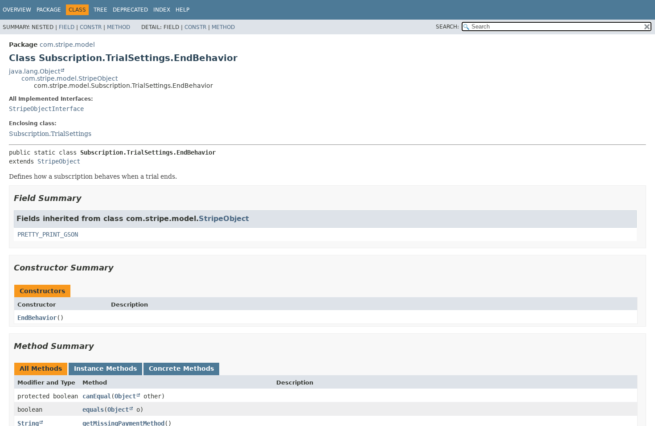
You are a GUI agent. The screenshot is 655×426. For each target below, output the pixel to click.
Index (161, 10)
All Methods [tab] (41, 368)
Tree (100, 10)
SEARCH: (447, 27)
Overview (17, 10)
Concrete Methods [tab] (181, 368)
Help (182, 10)
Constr (91, 27)
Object (125, 396)
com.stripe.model (67, 44)
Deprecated (130, 10)
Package (49, 10)
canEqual (96, 396)
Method (118, 27)
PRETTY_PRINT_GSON (47, 234)
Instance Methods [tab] (105, 368)
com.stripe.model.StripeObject (69, 78)
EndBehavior (37, 317)
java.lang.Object (34, 71)
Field (66, 27)
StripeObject (58, 161)
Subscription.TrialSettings (50, 133)
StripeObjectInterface (46, 108)
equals (93, 409)
